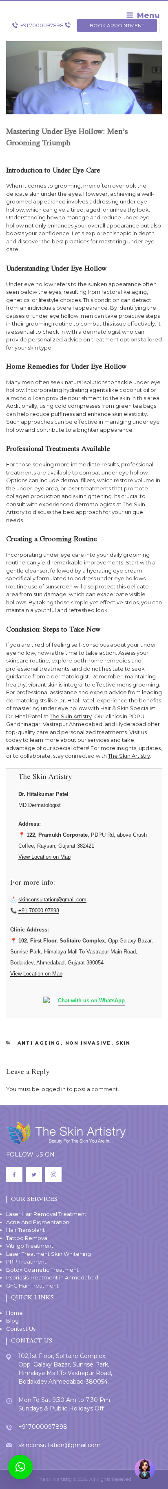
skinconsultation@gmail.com (52, 899)
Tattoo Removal (27, 1238)
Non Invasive (88, 1043)
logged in (53, 1089)
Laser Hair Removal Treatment (46, 1214)
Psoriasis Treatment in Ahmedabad (52, 1277)
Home (14, 1313)
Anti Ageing (39, 1043)
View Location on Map (44, 857)
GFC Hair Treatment (32, 1285)
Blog (12, 1320)
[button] (20, 1467)
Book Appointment (117, 25)
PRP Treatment (26, 1261)
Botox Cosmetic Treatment (42, 1269)
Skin (123, 1043)
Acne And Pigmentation (37, 1222)
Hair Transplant (25, 1230)
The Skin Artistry (71, 716)
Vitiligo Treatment (29, 1245)
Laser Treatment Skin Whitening (48, 1254)
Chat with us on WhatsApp (91, 1000)
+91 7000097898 (42, 25)
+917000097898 (42, 1426)
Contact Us (20, 1328)
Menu (148, 15)
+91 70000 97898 (38, 910)
